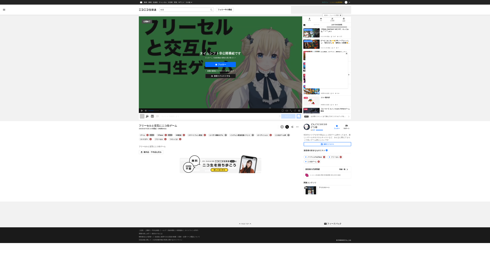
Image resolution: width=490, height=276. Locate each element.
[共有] (292, 127)
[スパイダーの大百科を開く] (151, 139)
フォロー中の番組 (225, 10)
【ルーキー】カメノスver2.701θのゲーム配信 (335, 110)
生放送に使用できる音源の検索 (165, 237)
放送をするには (157, 233)
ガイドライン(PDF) (191, 230)
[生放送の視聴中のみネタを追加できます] (142, 116)
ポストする (287, 127)
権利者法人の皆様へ (146, 237)
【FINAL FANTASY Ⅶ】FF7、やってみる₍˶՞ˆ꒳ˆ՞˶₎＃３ (335, 30)
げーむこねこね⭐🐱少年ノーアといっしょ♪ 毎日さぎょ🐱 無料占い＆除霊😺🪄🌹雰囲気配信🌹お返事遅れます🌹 (335, 42)
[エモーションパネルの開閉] (299, 116)
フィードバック (334, 223)
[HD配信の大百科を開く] (184, 135)
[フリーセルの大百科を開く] (165, 139)
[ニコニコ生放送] (147, 10)
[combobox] (186, 10)
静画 (150, 2)
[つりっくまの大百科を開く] (180, 139)
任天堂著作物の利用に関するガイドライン (167, 240)
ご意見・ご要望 (144, 230)
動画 (145, 2)
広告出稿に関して (145, 240)
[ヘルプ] (327, 150)
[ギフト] (152, 116)
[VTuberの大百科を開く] (166, 135)
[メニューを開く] (4, 9)
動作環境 (171, 230)
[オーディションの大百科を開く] (271, 135)
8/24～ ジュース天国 (331, 15)
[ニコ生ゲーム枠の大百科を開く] (288, 135)
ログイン (325, 2)
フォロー (222, 64)
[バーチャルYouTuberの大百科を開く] (324, 157)
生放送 (155, 2)
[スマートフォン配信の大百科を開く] (205, 135)
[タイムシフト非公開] (282, 127)
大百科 (170, 2)
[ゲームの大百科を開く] (147, 135)
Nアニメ (181, 2)
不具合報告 (155, 230)
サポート (347, 128)
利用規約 (180, 230)
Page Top (245, 224)
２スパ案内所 (325, 97)
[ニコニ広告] (147, 116)
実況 (175, 2)
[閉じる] (340, 15)
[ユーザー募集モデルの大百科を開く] (226, 135)
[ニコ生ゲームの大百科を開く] (319, 162)
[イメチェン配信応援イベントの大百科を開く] (253, 135)
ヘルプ (164, 230)
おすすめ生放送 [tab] (337, 25)
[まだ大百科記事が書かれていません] (316, 127)
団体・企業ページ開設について (189, 237)
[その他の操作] (297, 127)
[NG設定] (304, 25)
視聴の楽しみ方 (144, 233)
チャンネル (163, 2)
